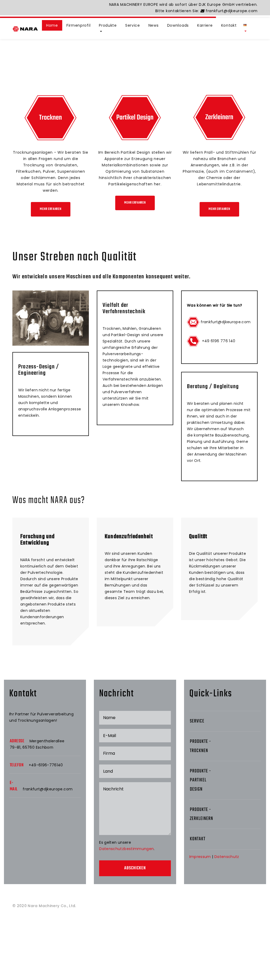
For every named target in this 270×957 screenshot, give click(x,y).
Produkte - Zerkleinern (201, 814)
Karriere (205, 25)
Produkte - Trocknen (200, 746)
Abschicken (135, 868)
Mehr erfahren (50, 209)
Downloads (178, 25)
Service (132, 25)
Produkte (108, 25)
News (153, 25)
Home (52, 25)
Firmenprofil (78, 25)
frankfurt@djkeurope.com (231, 10)
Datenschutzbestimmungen (126, 848)
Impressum (200, 856)
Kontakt (229, 25)
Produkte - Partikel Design (200, 780)
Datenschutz (226, 856)
